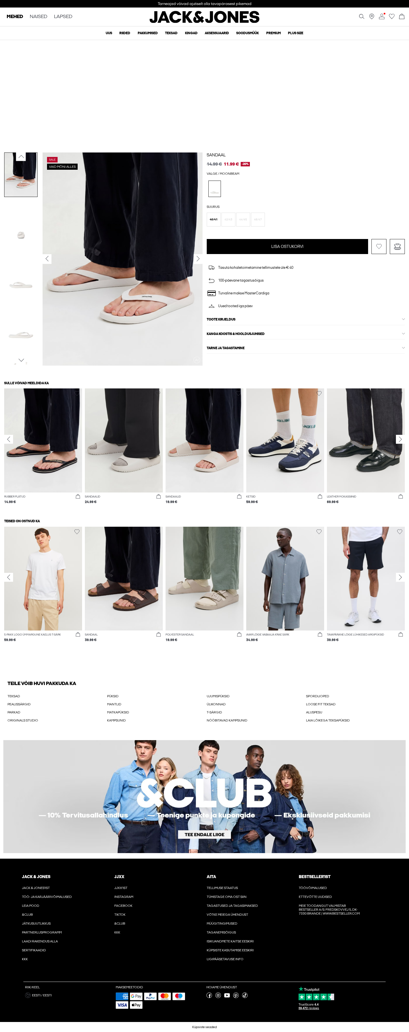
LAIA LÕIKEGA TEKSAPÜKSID (328, 720)
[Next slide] (400, 439)
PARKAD (14, 712)
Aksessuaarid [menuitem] (217, 33)
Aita (211, 876)
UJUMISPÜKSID (218, 696)
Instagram (123, 897)
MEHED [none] (15, 16)
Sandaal (216, 154)
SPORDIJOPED (317, 696)
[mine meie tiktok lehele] (245, 997)
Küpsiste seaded (204, 1027)
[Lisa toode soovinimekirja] (378, 246)
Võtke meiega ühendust (227, 915)
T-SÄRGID (214, 712)
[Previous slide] (8, 439)
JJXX (119, 876)
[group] (43, 448)
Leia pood (30, 906)
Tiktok (119, 915)
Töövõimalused (313, 888)
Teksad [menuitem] (171, 33)
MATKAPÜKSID (118, 712)
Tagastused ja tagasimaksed (232, 906)
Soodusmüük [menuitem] (247, 33)
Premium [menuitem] (273, 33)
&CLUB (27, 915)
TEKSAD (14, 696)
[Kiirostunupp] (78, 496)
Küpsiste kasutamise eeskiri (230, 950)
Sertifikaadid (34, 950)
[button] (214, 219)
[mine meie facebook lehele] (209, 997)
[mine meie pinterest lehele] (236, 997)
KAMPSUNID (116, 720)
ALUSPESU (314, 712)
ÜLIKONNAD (216, 704)
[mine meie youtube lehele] (227, 997)
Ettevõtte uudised (315, 897)
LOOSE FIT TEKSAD (321, 704)
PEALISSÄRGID (19, 704)
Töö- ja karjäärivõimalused (47, 897)
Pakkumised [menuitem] (148, 33)
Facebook (123, 906)
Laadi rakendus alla (40, 941)
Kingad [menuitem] (191, 33)
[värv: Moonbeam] (214, 189)
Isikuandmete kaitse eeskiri (230, 941)
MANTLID (114, 704)
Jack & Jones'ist (36, 888)
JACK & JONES (36, 876)
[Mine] (392, 18)
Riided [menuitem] (124, 33)
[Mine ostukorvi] (402, 17)
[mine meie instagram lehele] (218, 997)
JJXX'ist (120, 888)
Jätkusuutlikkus (36, 923)
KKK (25, 959)
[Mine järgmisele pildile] (21, 360)
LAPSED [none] (63, 16)
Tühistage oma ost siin (227, 897)
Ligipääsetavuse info (225, 959)
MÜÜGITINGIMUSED (222, 923)
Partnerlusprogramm (42, 932)
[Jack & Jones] (205, 22)
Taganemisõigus (221, 932)
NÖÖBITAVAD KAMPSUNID (227, 720)
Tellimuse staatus (222, 888)
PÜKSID (113, 696)
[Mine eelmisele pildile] (21, 156)
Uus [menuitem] (109, 33)
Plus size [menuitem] (295, 33)
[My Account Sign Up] (204, 796)
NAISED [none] (38, 16)
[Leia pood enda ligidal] (371, 18)
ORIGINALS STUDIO (23, 720)
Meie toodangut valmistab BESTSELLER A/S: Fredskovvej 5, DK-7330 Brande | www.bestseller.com (329, 909)
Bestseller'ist (315, 876)
